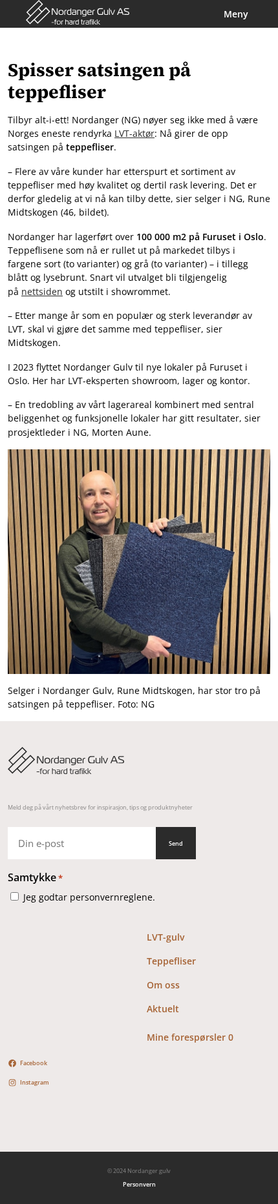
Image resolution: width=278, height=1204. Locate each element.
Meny (236, 14)
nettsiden (42, 291)
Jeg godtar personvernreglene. (89, 897)
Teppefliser (171, 961)
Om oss (163, 985)
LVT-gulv (165, 937)
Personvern (139, 1184)
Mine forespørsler (190, 1037)
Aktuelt (163, 1009)
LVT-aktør (134, 133)
